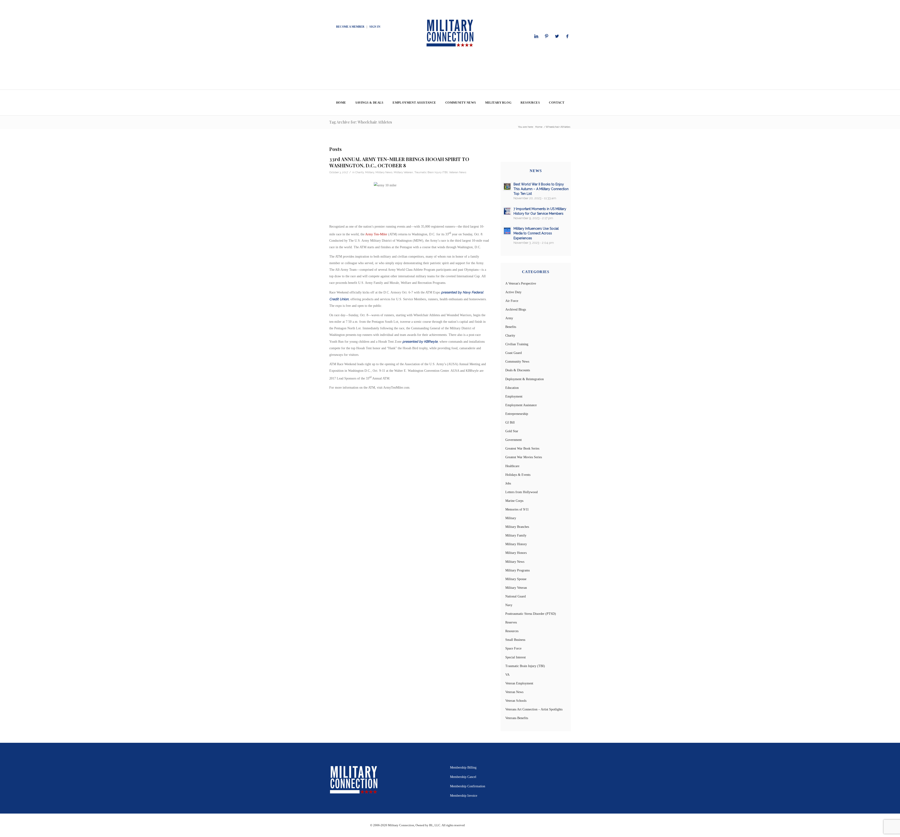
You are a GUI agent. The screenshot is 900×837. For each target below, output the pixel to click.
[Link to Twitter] (556, 36)
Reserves (511, 622)
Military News (383, 172)
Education (512, 388)
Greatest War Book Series (522, 448)
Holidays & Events (517, 475)
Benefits (510, 327)
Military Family (515, 535)
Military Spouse (515, 579)
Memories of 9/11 (517, 509)
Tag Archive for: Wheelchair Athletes (360, 122)
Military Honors (516, 553)
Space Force (513, 648)
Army (509, 318)
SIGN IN (374, 26)
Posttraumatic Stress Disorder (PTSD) (530, 614)
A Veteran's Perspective (520, 283)
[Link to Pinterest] (546, 36)
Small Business (515, 640)
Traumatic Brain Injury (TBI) (431, 172)
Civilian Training (516, 344)
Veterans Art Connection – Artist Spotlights (533, 709)
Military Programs (517, 570)
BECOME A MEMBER (350, 26)
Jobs (508, 483)
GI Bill (510, 422)
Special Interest (515, 657)
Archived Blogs (515, 309)
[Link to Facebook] (567, 36)
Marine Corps (514, 501)
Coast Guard (513, 353)
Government (513, 440)
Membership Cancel (463, 777)
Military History (516, 544)
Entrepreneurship (516, 414)
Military (369, 172)
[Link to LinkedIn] (536, 36)
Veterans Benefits (516, 718)
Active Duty (513, 292)
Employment (513, 396)
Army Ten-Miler (376, 234)
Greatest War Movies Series (523, 457)
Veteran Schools (515, 700)
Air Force (511, 301)
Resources (511, 631)
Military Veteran (403, 172)
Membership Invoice (463, 795)
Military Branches (517, 527)
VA (507, 674)
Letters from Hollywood (521, 492)
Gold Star (511, 431)
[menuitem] (341, 102)
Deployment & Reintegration (524, 379)
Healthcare (512, 466)
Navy (508, 605)
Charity (359, 172)
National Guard (515, 596)
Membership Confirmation (467, 786)
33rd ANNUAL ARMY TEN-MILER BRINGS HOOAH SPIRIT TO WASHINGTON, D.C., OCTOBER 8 (399, 162)
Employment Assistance (521, 405)
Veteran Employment (519, 683)
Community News (517, 361)
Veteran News (457, 172)
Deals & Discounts (517, 370)
